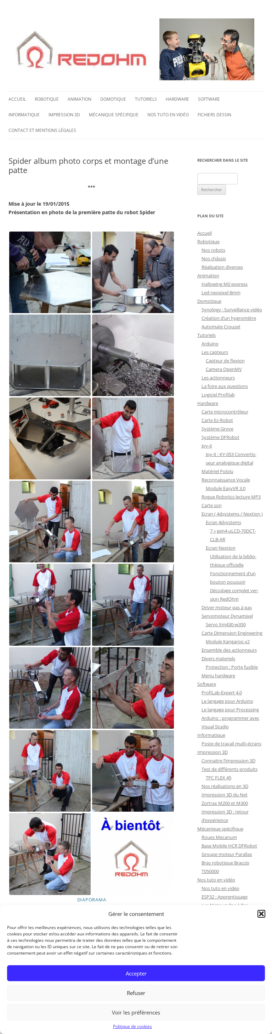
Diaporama (91, 899)
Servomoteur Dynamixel (227, 616)
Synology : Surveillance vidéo (232, 309)
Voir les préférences (136, 1012)
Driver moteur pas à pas (227, 607)
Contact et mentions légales (42, 130)
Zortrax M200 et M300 (225, 803)
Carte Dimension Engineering (232, 633)
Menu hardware (218, 675)
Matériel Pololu (217, 471)
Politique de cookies (132, 1026)
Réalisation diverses (222, 267)
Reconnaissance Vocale (226, 480)
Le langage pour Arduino (227, 701)
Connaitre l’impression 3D (228, 760)
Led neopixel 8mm (221, 292)
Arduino (210, 343)
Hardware (177, 99)
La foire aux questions (225, 386)
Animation (79, 99)
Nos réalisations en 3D (225, 786)
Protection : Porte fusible (232, 667)
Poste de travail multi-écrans (231, 743)
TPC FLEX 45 (218, 777)
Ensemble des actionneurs (229, 650)
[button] (261, 913)
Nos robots (213, 250)
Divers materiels (218, 658)
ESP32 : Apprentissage (225, 897)
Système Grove (217, 429)
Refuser (136, 992)
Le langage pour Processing (230, 709)
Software (209, 99)
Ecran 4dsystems (223, 522)
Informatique (24, 115)
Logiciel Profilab (218, 394)
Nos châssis (214, 258)
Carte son (212, 505)
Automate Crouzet (221, 326)
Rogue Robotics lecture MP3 (231, 497)
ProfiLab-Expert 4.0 (222, 692)
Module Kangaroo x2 (228, 641)
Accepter (136, 973)
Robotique (47, 99)
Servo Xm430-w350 (226, 624)
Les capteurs (215, 352)
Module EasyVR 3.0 (225, 488)
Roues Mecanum (219, 837)
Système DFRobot (220, 437)
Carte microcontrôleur (225, 411)
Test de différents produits (229, 769)
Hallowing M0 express (225, 284)
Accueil (17, 99)
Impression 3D (64, 115)
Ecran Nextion (221, 548)
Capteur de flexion (225, 360)
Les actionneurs (218, 377)
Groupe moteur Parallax (227, 854)
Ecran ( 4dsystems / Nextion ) (232, 514)
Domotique (113, 99)
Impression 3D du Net (225, 794)
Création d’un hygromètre (229, 318)
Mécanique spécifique (113, 115)
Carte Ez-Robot (217, 420)
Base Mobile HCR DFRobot (229, 846)
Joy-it (207, 446)
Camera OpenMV (224, 369)
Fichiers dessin (214, 115)
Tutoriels (146, 99)
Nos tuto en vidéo (168, 115)
